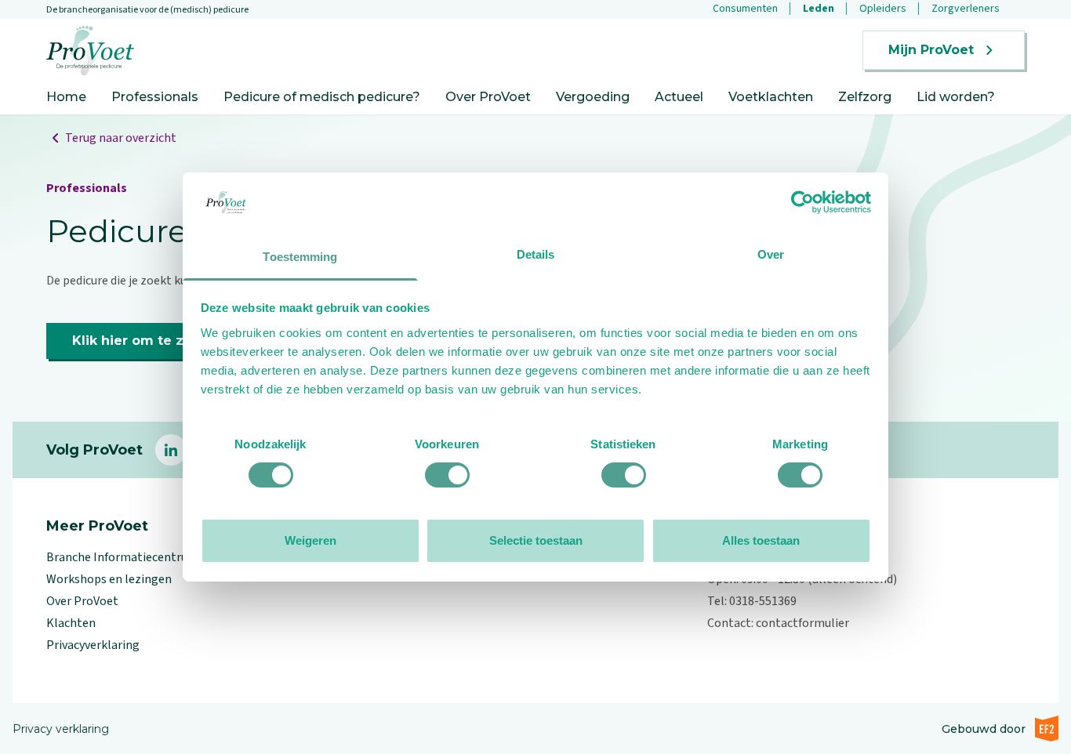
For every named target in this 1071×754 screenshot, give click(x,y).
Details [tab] (536, 254)
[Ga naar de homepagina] (90, 50)
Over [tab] (770, 254)
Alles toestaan (761, 540)
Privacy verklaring (61, 729)
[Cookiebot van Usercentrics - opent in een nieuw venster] (802, 202)
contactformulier (802, 623)
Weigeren (310, 540)
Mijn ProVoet (931, 49)
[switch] (447, 475)
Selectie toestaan (536, 540)
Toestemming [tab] (300, 256)
